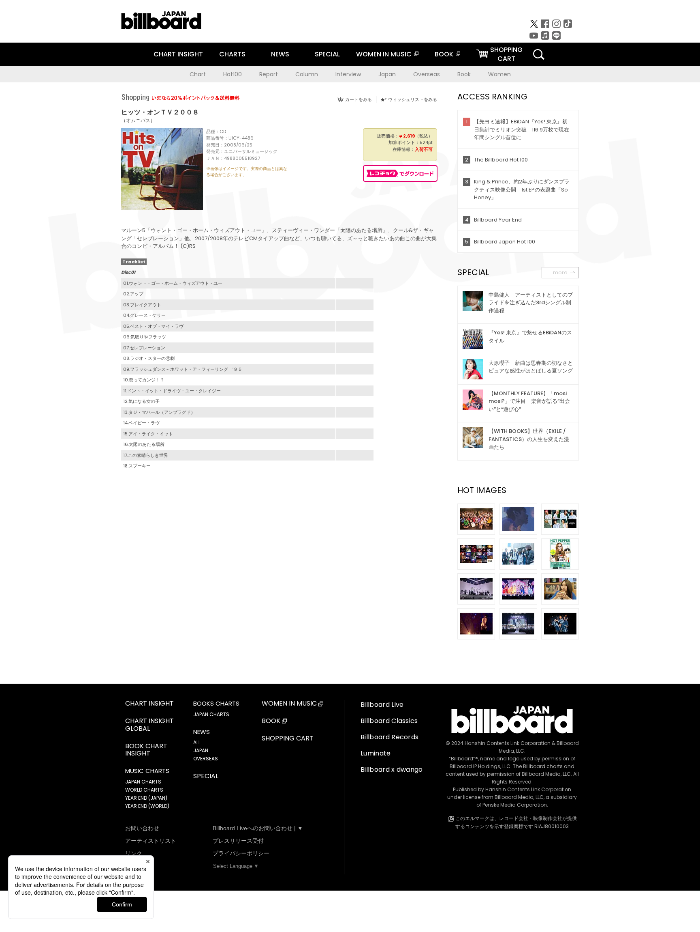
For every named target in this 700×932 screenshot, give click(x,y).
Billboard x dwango (392, 769)
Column (306, 74)
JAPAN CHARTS (143, 781)
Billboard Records (389, 737)
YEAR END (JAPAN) (146, 797)
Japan (387, 74)
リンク (133, 853)
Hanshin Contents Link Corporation (508, 743)
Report (268, 74)
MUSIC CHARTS (147, 771)
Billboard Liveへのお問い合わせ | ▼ (258, 828)
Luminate (376, 753)
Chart (198, 74)
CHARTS (232, 54)
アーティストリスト (150, 840)
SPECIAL (327, 54)
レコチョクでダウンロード (400, 173)
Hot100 (232, 74)
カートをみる (358, 99)
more (560, 272)
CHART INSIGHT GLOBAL (149, 725)
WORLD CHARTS (144, 789)
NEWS (280, 54)
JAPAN (200, 750)
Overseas (426, 74)
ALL (197, 742)
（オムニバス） (138, 120)
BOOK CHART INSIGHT (146, 750)
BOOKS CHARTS (216, 703)
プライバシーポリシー (241, 853)
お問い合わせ (142, 828)
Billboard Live (382, 704)
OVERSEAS (205, 758)
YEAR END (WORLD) (147, 806)
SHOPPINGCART (506, 54)
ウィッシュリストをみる (412, 99)
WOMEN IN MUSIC (384, 54)
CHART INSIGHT (178, 54)
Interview (348, 74)
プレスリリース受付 (238, 840)
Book (464, 74)
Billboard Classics (389, 720)
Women (499, 74)
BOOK (444, 54)
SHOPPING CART (288, 739)
